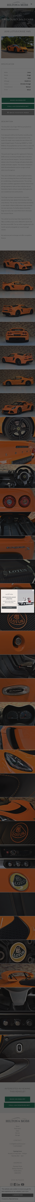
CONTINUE (9, 607)
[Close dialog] (33, 590)
